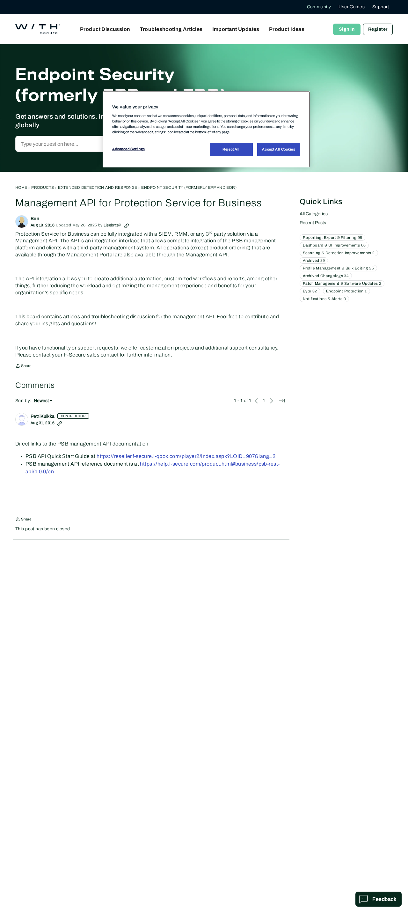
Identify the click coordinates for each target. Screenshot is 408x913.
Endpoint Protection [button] (346, 291)
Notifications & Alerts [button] (324, 299)
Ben (35, 218)
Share (23, 367)
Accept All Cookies (278, 149)
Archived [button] (314, 260)
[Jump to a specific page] (282, 401)
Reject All (231, 149)
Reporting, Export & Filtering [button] (332, 237)
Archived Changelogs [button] (326, 276)
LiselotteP (112, 225)
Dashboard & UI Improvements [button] (334, 245)
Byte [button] (310, 291)
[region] (206, 129)
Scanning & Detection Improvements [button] (339, 253)
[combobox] (84, 144)
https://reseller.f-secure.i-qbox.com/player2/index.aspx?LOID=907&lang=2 (186, 456)
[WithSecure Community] (37, 29)
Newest (41, 401)
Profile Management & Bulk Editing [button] (338, 268)
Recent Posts (313, 222)
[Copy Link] (126, 225)
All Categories (314, 213)
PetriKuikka (43, 416)
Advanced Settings (128, 149)
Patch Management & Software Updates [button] (342, 283)
